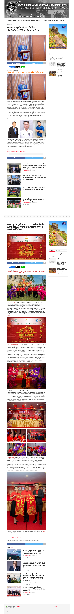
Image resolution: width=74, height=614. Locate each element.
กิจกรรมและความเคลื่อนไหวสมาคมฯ (24, 20)
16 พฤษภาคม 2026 (33, 190)
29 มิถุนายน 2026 (33, 170)
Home (8, 24)
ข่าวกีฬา (11, 24)
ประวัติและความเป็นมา (12, 20)
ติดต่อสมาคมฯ (61, 20)
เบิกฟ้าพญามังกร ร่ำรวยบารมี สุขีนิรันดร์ (31, 540)
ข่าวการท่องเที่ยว (12, 221)
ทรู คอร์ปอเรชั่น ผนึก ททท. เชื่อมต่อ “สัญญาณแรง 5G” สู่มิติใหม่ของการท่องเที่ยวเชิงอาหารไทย (34, 589)
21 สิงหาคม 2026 (33, 555)
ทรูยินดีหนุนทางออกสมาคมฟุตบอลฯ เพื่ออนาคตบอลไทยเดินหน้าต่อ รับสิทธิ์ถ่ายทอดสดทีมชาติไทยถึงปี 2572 (34, 177)
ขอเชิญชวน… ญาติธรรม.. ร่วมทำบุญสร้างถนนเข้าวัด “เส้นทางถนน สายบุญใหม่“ (58, 57)
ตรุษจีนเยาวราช (21, 540)
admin (9, 32)
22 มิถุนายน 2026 (33, 180)
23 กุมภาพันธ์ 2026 (33, 202)
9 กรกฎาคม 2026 (33, 592)
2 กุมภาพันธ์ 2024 (15, 232)
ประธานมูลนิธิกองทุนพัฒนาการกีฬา (27, 153)
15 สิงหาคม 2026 (33, 568)
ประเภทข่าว (38, 20)
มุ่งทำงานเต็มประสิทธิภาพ (38, 153)
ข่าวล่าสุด (33, 20)
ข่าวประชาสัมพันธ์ (55, 20)
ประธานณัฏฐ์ (18, 153)
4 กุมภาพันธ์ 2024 (15, 32)
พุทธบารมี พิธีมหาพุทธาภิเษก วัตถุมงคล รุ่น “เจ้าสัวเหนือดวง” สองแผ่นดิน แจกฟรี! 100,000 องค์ (62, 73)
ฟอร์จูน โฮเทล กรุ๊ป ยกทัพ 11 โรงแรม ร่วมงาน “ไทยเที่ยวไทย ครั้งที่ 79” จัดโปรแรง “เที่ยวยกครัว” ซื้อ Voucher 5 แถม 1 (33, 552)
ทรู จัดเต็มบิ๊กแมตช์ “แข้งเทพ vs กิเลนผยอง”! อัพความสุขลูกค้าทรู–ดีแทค (34, 200)
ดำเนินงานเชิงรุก (12, 153)
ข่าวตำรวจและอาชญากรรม (46, 20)
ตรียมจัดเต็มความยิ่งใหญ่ (14, 540)
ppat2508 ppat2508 (27, 170)
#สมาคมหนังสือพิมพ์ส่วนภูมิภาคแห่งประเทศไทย (16, 151)
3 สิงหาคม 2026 (33, 582)
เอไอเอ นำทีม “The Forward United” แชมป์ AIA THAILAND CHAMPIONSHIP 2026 (34, 188)
